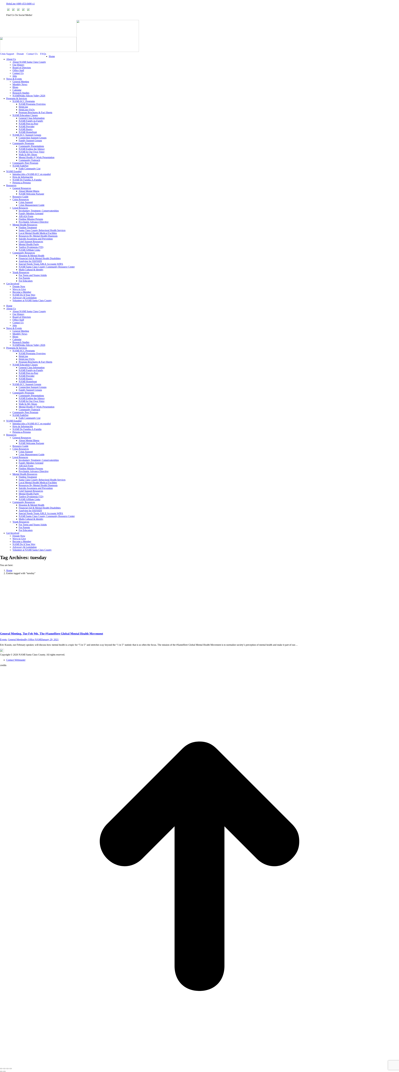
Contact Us (32, 54)
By (33, 639)
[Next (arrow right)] (4, 1071)
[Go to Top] (199, 1065)
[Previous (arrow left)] (1, 1071)
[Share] (4, 1068)
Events (3, 639)
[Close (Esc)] (1, 1068)
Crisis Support (7, 54)
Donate (20, 54)
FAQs (43, 54)
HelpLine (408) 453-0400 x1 (20, 3)
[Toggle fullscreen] (7, 1068)
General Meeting (16, 639)
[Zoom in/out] (10, 1068)
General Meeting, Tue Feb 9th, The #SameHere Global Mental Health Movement (51, 633)
